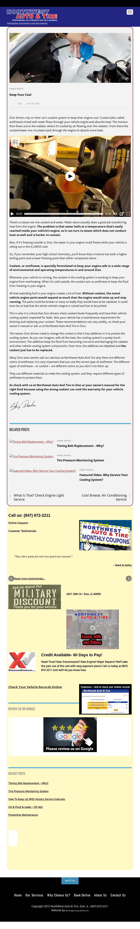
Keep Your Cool (20, 95)
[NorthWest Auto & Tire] (32, 19)
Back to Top (70, 880)
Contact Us (118, 895)
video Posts (16, 89)
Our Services (34, 895)
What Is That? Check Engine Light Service (36, 497)
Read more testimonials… (29, 578)
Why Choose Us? (58, 895)
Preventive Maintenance (23, 815)
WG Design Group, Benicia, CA (77, 910)
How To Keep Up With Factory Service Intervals (36, 799)
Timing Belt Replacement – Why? (80, 446)
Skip (20, 103)
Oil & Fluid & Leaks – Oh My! (25, 807)
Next (129, 579)
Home (18, 895)
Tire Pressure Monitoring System (80, 460)
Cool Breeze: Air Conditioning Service (106, 497)
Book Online (82, 895)
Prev (11, 579)
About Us (100, 895)
